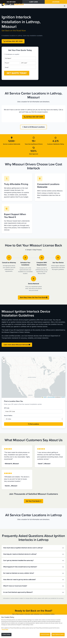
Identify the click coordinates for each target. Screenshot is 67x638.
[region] (33, 626)
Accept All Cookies (45, 634)
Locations (55, 2)
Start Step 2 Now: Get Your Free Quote (33, 297)
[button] (4, 359)
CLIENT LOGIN (33, 2)
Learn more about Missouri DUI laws (16, 344)
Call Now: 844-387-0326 (14, 41)
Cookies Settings (6, 634)
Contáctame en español (12, 54)
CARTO (63, 397)
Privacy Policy (5, 629)
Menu (64, 5)
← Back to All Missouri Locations (33, 127)
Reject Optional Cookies (58, 634)
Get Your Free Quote (33, 501)
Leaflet (44, 397)
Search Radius (8, 415)
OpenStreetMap (51, 397)
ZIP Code (6, 408)
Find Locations (34, 424)
